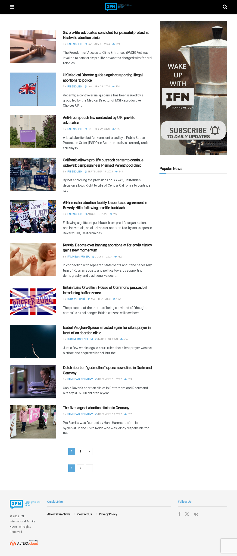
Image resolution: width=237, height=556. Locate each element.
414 (117, 86)
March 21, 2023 (100, 299)
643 (120, 171)
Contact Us (84, 514)
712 (119, 256)
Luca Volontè (76, 299)
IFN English (74, 44)
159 (117, 44)
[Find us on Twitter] (187, 514)
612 (129, 414)
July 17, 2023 (103, 256)
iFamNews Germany (80, 379)
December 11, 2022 (109, 379)
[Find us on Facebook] (179, 514)
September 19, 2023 (100, 171)
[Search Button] (225, 7)
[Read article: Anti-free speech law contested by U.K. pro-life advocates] (33, 131)
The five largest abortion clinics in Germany (96, 408)
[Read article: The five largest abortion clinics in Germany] (33, 421)
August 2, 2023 (97, 214)
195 (117, 129)
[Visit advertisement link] (193, 88)
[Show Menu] (12, 7)
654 (125, 339)
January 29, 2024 (98, 86)
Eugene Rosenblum (80, 339)
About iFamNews (58, 514)
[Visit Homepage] (118, 7)
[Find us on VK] (196, 514)
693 (129, 379)
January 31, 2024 (98, 44)
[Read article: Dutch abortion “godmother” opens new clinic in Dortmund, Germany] (33, 381)
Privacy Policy (108, 514)
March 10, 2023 (107, 339)
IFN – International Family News (22, 521)
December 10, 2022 (109, 414)
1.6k (118, 299)
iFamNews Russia (78, 256)
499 (114, 214)
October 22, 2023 (98, 129)
